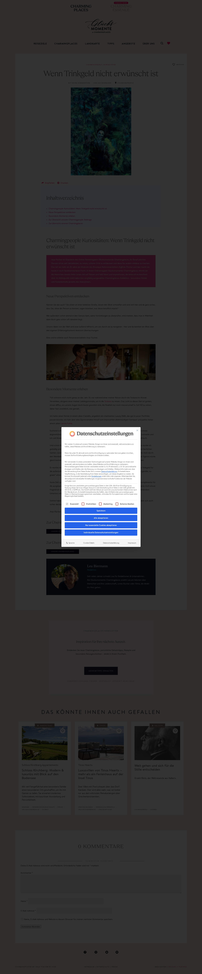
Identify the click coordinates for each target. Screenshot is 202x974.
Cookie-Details (88, 543)
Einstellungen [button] (96, 476)
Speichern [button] (101, 510)
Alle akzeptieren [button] (101, 518)
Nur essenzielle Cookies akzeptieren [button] (101, 525)
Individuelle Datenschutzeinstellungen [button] (101, 532)
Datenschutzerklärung (109, 471)
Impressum (132, 543)
